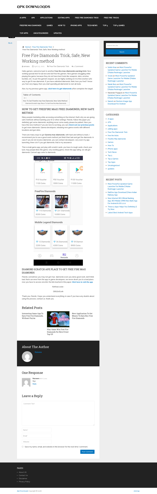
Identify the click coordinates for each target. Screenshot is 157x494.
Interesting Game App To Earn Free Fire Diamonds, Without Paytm (32, 315)
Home (27, 47)
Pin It (10, 43)
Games (50, 25)
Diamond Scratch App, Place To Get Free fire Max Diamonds (46, 103)
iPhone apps (76, 25)
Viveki (110, 76)
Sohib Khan (112, 67)
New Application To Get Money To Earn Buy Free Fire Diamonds (82, 315)
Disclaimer (23, 478)
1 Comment (78, 66)
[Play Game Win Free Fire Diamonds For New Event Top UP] (58, 319)
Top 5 (105, 25)
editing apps (64, 18)
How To (61, 25)
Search (122, 52)
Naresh (110, 101)
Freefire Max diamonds (30, 25)
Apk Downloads (33, 7)
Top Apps (24, 33)
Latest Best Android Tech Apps (120, 213)
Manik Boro (112, 84)
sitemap (137, 491)
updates (58, 33)
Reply (34, 384)
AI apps (23, 18)
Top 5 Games (119, 25)
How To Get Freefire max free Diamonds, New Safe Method (45, 101)
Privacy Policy (24, 482)
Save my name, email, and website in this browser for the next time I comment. (56, 447)
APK (33, 18)
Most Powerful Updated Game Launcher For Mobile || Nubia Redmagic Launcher (122, 70)
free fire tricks (111, 18)
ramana (26, 66)
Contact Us (23, 475)
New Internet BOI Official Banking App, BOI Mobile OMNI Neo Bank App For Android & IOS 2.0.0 (122, 200)
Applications (46, 18)
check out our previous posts (81, 125)
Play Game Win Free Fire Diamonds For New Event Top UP (58, 331)
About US (22, 472)
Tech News (92, 25)
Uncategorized (40, 33)
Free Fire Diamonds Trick (87, 18)
